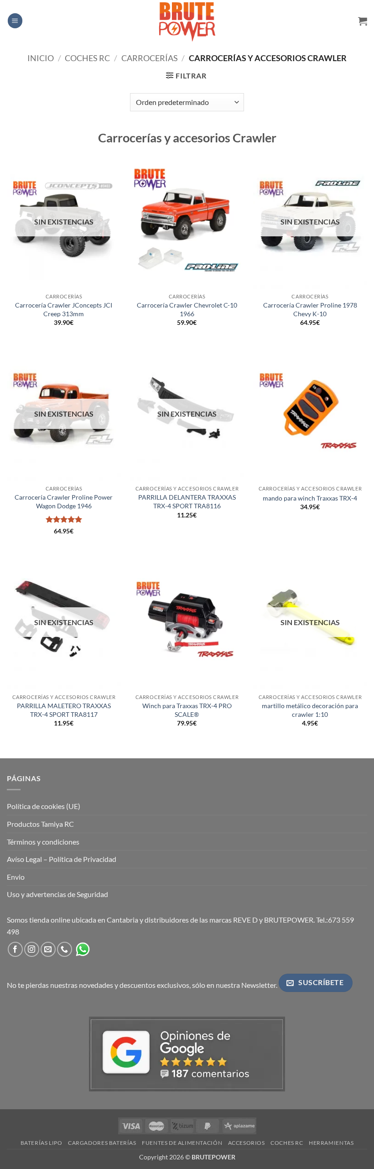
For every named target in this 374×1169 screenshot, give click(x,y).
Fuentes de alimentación (182, 1142)
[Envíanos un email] (48, 949)
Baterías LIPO (41, 1142)
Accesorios (246, 1142)
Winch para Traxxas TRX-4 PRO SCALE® (187, 710)
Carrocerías (149, 58)
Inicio (40, 58)
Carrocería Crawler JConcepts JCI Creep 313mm (63, 309)
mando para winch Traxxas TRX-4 (310, 498)
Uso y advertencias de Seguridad (57, 894)
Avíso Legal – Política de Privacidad (61, 859)
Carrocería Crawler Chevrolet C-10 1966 (187, 309)
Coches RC (87, 58)
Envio (16, 876)
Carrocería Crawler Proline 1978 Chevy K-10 (310, 309)
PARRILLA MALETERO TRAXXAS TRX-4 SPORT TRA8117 (64, 710)
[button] (15, 20)
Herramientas (331, 1142)
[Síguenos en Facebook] (15, 949)
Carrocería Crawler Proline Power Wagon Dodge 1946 (64, 501)
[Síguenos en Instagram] (31, 949)
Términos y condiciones (43, 841)
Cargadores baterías (102, 1142)
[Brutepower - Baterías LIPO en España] (187, 20)
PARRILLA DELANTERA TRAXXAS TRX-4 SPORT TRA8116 (187, 501)
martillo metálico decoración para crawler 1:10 (310, 710)
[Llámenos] (64, 949)
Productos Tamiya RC (40, 823)
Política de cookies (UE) (43, 806)
